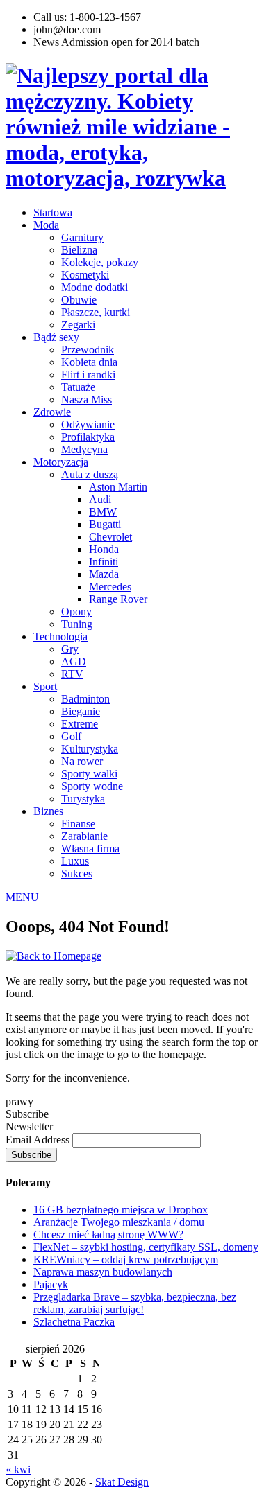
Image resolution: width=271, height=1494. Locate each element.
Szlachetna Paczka (74, 1322)
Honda (104, 549)
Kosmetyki (85, 275)
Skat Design (122, 1482)
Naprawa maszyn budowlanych (102, 1272)
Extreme (79, 724)
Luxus (75, 861)
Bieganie (80, 711)
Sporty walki (89, 774)
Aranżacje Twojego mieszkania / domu (118, 1222)
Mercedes (110, 586)
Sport (45, 686)
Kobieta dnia (89, 362)
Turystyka (83, 799)
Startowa (52, 212)
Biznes (48, 811)
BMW (103, 512)
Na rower (82, 761)
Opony (76, 611)
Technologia (60, 636)
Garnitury (82, 237)
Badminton (85, 699)
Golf (71, 736)
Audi (100, 499)
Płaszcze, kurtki (95, 312)
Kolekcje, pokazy (99, 262)
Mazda (104, 574)
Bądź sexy (56, 337)
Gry (70, 649)
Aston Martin (118, 487)
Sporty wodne (92, 786)
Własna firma (90, 848)
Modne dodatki (94, 287)
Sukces (76, 873)
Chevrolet (110, 537)
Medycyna (84, 449)
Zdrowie (52, 412)
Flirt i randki (88, 374)
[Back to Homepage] (53, 956)
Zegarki (78, 325)
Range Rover (118, 599)
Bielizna (79, 250)
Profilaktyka (88, 437)
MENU (22, 897)
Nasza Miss (86, 399)
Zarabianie (84, 836)
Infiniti (103, 562)
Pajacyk (50, 1284)
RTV (72, 674)
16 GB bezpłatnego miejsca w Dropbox (120, 1209)
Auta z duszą (89, 474)
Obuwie (79, 300)
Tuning (76, 624)
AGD (73, 661)
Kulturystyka (89, 749)
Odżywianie (88, 424)
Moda (46, 225)
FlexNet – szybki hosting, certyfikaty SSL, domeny (145, 1247)
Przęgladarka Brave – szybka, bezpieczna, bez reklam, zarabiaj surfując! (134, 1303)
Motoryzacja (60, 462)
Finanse (78, 823)
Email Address (39, 1139)
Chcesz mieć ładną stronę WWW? (108, 1234)
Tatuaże (78, 387)
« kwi (18, 1469)
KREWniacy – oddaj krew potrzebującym (125, 1259)
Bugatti (105, 524)
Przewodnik (87, 349)
